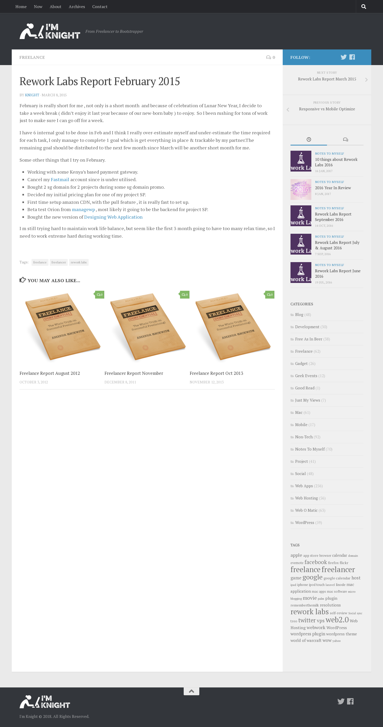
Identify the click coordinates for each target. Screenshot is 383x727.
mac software (337, 591)
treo (294, 621)
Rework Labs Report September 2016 (333, 216)
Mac (298, 412)
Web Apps (304, 485)
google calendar (337, 578)
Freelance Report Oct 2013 (216, 373)
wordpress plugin (308, 634)
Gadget (301, 363)
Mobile (301, 424)
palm (321, 598)
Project (301, 461)
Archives (77, 6)
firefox (333, 562)
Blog (299, 314)
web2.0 (337, 619)
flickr (344, 562)
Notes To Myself (329, 153)
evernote (297, 563)
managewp (83, 209)
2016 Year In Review (333, 187)
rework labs (79, 262)
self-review (338, 613)
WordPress (304, 522)
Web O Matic (306, 510)
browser (325, 555)
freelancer (59, 262)
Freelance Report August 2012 (50, 373)
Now (38, 6)
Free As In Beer (308, 339)
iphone (302, 584)
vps (321, 620)
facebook (316, 562)
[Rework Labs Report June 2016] (301, 272)
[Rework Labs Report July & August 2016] (301, 244)
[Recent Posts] (309, 140)
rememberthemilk (305, 605)
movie (310, 598)
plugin (331, 598)
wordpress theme (341, 633)
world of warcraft (306, 640)
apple (296, 555)
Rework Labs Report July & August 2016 (337, 245)
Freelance (32, 57)
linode (340, 584)
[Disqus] (147, 465)
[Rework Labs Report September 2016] (301, 215)
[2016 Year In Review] (301, 189)
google (312, 576)
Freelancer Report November (133, 373)
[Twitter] (344, 57)
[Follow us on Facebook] (352, 57)
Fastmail (60, 179)
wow (327, 640)
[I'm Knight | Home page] (50, 31)
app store (310, 555)
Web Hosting (306, 498)
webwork (316, 627)
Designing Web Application (113, 217)
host (356, 578)
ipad (293, 585)
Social (300, 473)
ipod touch (317, 585)
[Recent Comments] (345, 140)
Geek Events (306, 375)
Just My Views (307, 400)
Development (307, 326)
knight (32, 94)
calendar (339, 555)
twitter (307, 620)
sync (359, 613)
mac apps (319, 591)
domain (353, 556)
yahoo (336, 641)
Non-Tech (304, 436)
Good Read (304, 387)
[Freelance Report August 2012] (62, 327)
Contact (100, 6)
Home (21, 6)
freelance (40, 262)
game (296, 578)
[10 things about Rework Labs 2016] (301, 161)
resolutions (330, 605)
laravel (330, 585)
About (55, 6)
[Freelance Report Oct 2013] (232, 327)
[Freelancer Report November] (146, 327)
